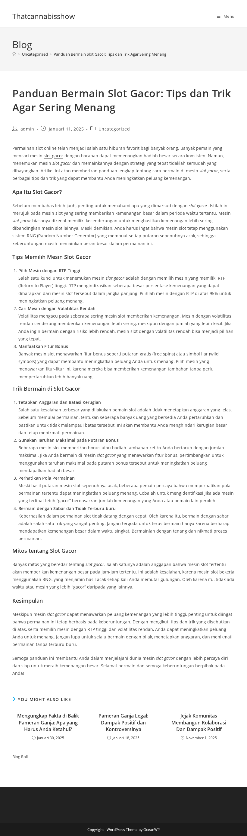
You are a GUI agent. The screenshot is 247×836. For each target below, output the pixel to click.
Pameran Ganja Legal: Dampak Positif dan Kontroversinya (123, 722)
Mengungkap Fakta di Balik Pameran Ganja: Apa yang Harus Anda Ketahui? (48, 722)
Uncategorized (114, 129)
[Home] (14, 54)
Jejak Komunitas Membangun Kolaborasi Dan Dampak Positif (198, 722)
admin (27, 129)
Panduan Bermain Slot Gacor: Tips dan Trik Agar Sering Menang (110, 54)
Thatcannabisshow (43, 16)
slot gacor (53, 155)
